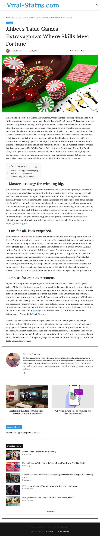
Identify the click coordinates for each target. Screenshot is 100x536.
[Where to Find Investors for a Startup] (13, 455)
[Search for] (96, 6)
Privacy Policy (63, 531)
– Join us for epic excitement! (22, 176)
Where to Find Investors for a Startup (39, 451)
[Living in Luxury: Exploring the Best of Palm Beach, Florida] (13, 501)
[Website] (24, 373)
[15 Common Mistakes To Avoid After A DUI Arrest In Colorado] (13, 490)
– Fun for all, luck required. (21, 173)
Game (17, 17)
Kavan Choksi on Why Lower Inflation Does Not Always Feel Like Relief (53, 463)
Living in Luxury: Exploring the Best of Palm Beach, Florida (48, 498)
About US (52, 531)
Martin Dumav (16, 51)
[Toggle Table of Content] (36, 167)
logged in (20, 433)
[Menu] (3, 6)
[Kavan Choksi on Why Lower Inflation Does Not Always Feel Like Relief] (13, 466)
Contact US (42, 531)
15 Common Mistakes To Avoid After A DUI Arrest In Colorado (49, 486)
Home (10, 17)
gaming (36, 310)
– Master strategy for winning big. (24, 170)
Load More (50, 511)
